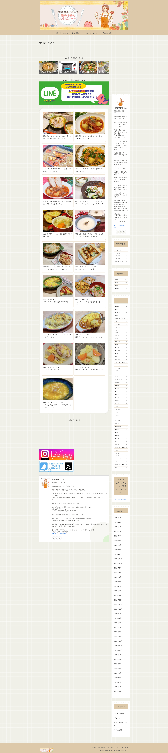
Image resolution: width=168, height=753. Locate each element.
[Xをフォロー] (57, 538)
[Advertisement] (74, 50)
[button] (106, 67)
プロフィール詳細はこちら (60, 533)
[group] (48, 68)
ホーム (94, 747)
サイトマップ (110, 747)
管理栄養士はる (58, 479)
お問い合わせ (101, 747)
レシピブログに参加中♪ (120, 499)
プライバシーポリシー (122, 747)
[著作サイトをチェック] (54, 538)
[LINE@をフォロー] (60, 538)
